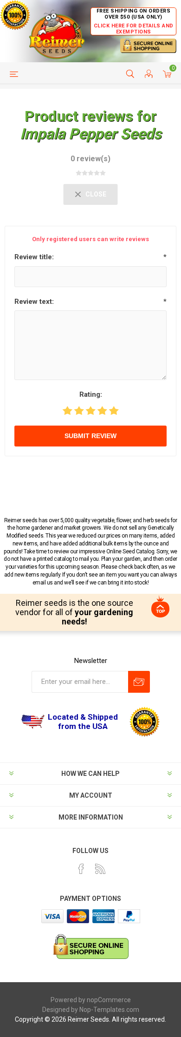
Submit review (90, 436)
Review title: (34, 257)
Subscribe (139, 682)
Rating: (90, 394)
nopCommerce (109, 1000)
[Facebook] (81, 868)
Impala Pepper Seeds (90, 134)
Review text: (34, 301)
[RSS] (100, 868)
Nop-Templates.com (109, 1009)
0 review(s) (90, 158)
